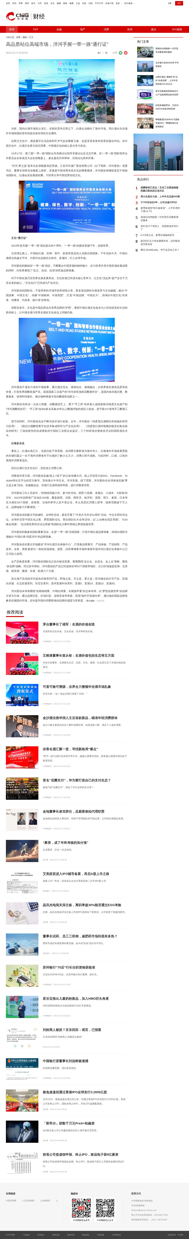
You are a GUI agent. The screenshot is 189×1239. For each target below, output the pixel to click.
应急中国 (109, 3)
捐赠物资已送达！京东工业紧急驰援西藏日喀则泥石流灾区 (159, 189)
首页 (8, 3)
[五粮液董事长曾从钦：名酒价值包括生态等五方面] (22, 664)
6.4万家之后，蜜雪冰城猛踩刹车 (158, 235)
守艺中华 (99, 3)
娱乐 (33, 3)
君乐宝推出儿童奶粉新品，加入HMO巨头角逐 (76, 998)
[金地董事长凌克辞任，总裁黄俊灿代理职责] (22, 819)
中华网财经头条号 (81, 1220)
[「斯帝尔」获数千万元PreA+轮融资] (22, 1132)
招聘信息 (56, 1235)
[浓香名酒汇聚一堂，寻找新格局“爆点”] (22, 757)
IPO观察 (177, 29)
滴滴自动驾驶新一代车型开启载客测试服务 (159, 219)
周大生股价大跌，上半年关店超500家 (160, 196)
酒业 (153, 29)
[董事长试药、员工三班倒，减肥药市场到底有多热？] (22, 944)
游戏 (46, 3)
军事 (21, 3)
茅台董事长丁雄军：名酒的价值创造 (69, 624)
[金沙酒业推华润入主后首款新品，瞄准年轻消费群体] (22, 734)
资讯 (14, 3)
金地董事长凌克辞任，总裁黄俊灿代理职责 (74, 811)
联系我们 (41, 1235)
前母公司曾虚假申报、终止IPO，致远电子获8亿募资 (80, 1154)
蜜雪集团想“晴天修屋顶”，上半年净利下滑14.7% (160, 210)
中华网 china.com (18, 16)
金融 (59, 29)
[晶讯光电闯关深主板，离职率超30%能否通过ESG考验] (22, 913)
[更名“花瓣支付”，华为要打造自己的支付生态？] (22, 788)
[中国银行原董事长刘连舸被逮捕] (22, 1069)
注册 (169, 3)
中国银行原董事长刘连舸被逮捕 (65, 1061)
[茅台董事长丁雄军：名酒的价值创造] (22, 632)
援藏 (59, 3)
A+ (99, 53)
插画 (65, 3)
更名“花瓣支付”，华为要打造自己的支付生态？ (77, 780)
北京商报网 (29, 1200)
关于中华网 (10, 1235)
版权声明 (70, 1235)
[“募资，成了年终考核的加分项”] (22, 851)
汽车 (40, 3)
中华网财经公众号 (105, 1220)
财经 (27, 3)
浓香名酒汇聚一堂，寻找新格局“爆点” (70, 749)
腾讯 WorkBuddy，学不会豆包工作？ (160, 250)
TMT (35, 29)
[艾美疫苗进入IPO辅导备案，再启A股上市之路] (22, 888)
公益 (78, 3)
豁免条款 (85, 1235)
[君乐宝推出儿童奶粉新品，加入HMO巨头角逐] (22, 1007)
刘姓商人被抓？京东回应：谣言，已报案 (72, 1030)
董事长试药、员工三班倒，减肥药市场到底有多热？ (80, 936)
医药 (130, 29)
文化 (52, 3)
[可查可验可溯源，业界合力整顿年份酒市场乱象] (22, 695)
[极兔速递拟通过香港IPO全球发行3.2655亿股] (22, 1100)
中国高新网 (11, 1200)
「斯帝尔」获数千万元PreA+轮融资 (69, 1123)
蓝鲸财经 (46, 1200)
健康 (71, 3)
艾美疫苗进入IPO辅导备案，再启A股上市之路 (76, 874)
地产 (82, 29)
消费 (106, 29)
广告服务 (26, 1235)
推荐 (11, 29)
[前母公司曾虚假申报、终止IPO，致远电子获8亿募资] (22, 1163)
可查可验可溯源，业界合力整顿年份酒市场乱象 (77, 687)
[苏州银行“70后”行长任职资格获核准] (22, 976)
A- (106, 53)
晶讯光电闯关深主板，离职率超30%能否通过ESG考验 (82, 905)
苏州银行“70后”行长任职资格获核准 (69, 967)
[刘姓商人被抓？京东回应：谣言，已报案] (22, 1038)
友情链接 (100, 1235)
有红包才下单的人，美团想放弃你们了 (159, 228)
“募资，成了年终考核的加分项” (65, 842)
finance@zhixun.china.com (144, 1210)
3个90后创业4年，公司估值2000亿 (159, 202)
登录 (179, 3)
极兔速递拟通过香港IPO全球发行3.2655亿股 (75, 1092)
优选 (84, 3)
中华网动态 (116, 1235)
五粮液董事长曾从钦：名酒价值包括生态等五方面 (78, 655)
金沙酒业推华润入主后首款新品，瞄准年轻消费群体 (80, 718)
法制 (90, 3)
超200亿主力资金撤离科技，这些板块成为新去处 (160, 242)
